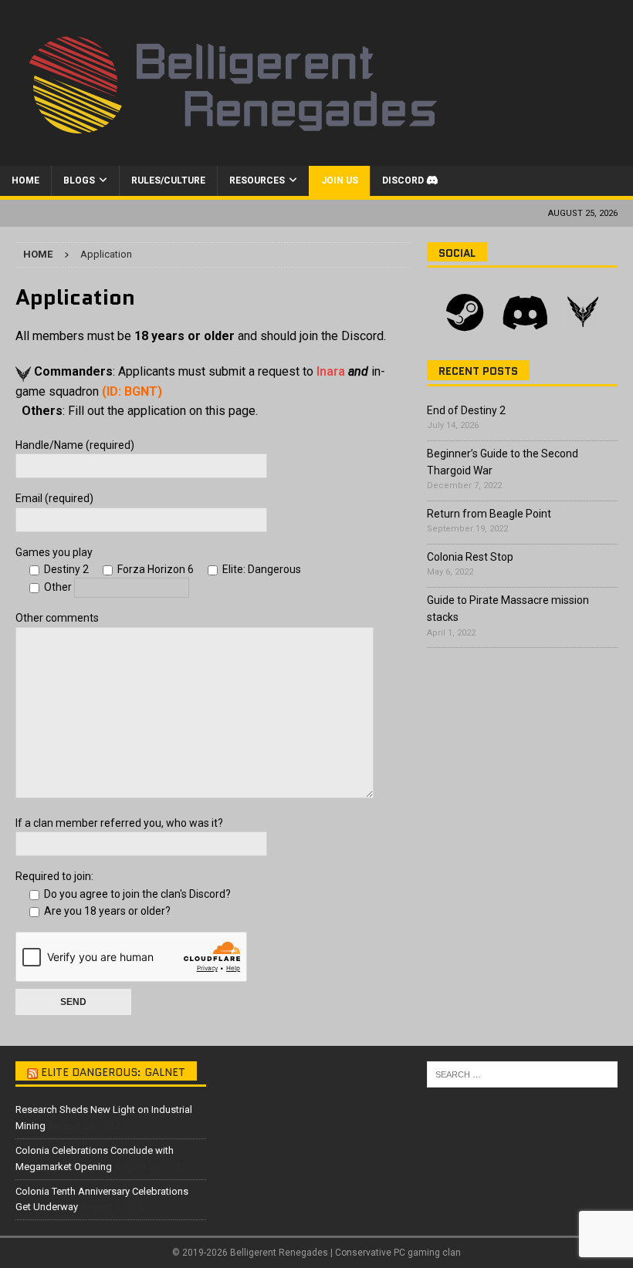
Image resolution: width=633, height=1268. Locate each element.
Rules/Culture (168, 180)
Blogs (79, 180)
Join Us (339, 180)
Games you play (54, 552)
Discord (404, 180)
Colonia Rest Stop (470, 557)
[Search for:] (522, 1074)
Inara (330, 371)
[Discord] (525, 314)
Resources (257, 180)
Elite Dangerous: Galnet (113, 1072)
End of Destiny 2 (466, 410)
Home (25, 180)
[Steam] (464, 314)
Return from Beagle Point (489, 514)
